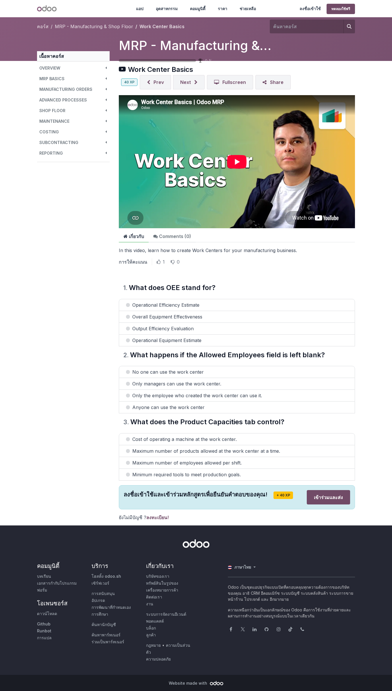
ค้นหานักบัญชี (104, 624)
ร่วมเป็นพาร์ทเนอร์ (108, 641)
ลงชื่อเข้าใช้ (310, 8)
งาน (149, 603)
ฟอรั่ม (42, 590)
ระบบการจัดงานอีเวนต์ (166, 614)
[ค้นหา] (349, 26)
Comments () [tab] (174, 236)
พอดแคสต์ (155, 621)
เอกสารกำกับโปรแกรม (57, 583)
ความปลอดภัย (158, 659)
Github (44, 623)
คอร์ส (42, 26)
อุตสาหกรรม (167, 8)
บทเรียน (44, 576)
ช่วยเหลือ (248, 8)
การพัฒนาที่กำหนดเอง (111, 607)
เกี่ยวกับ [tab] (136, 236)
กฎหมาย (153, 645)
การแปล (44, 637)
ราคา (222, 8)
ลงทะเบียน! (157, 517)
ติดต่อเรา (154, 596)
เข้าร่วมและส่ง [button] (328, 497)
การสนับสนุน (103, 593)
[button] (73, 68)
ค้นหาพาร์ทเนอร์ (106, 634)
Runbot (44, 630)
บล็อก (151, 627)
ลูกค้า (151, 634)
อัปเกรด (98, 600)
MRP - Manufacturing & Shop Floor (224, 45)
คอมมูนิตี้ (197, 8)
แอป (139, 8)
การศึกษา (100, 614)
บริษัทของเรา (157, 576)
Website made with (188, 683)
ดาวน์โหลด (47, 613)
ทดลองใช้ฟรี (340, 9)
